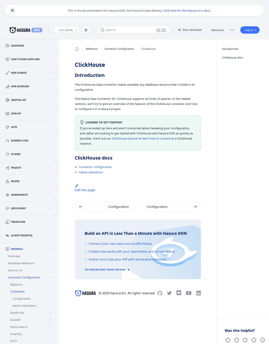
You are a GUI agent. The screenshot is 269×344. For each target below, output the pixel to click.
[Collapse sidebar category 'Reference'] (50, 249)
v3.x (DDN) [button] (66, 30)
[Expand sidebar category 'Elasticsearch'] (50, 326)
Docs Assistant (190, 30)
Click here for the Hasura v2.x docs (186, 10)
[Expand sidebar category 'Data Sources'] (50, 72)
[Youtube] (188, 293)
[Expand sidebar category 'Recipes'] (50, 181)
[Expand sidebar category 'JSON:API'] (50, 113)
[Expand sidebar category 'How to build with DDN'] (50, 59)
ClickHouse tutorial (124, 138)
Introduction (230, 49)
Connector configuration (95, 167)
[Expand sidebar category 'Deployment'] (50, 208)
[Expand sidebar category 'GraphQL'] (50, 334)
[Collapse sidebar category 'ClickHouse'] (50, 291)
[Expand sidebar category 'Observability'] (50, 194)
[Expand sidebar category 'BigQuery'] (50, 284)
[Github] (160, 293)
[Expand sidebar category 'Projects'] (50, 167)
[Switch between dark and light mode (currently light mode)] (85, 30)
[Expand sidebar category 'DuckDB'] (50, 319)
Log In (249, 30)
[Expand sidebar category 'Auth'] (50, 127)
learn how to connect (156, 138)
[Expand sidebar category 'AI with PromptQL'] (50, 235)
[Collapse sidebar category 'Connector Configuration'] (50, 277)
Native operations (91, 172)
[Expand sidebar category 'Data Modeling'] (50, 86)
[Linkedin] (198, 293)
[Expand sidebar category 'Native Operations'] (50, 305)
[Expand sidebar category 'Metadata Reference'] (50, 263)
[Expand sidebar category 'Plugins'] (50, 154)
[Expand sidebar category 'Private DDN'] (50, 222)
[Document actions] (232, 30)
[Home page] (77, 49)
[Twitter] (169, 293)
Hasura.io (217, 30)
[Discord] (178, 293)
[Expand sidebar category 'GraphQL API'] (50, 100)
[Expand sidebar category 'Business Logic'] (50, 140)
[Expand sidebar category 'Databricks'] (50, 312)
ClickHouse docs (232, 57)
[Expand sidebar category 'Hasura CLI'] (50, 270)
